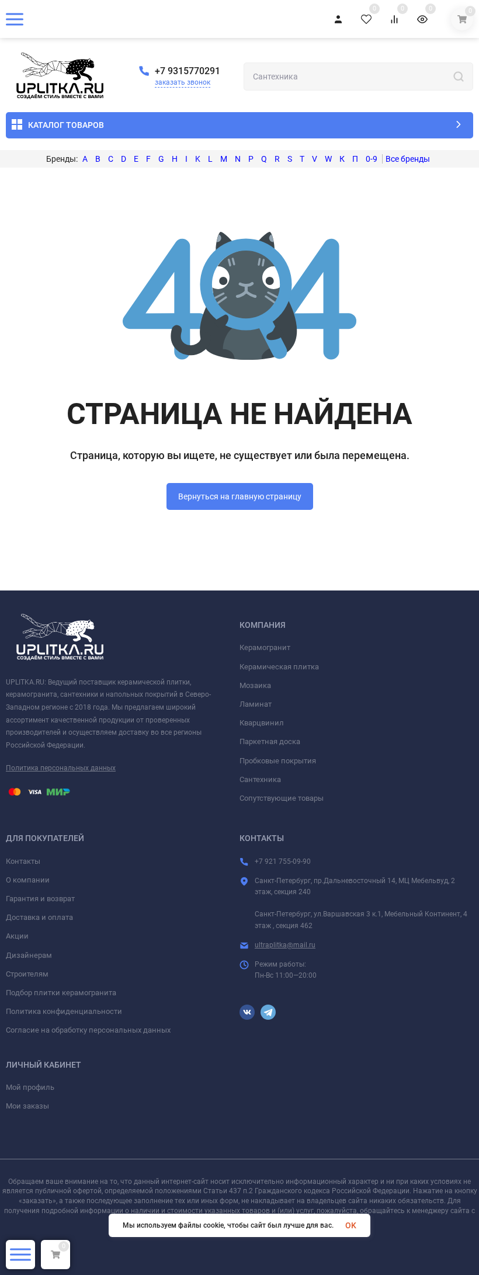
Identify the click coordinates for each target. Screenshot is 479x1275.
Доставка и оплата (39, 917)
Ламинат (255, 704)
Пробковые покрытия (277, 760)
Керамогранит (264, 647)
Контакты (23, 861)
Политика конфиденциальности (64, 1011)
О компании (28, 880)
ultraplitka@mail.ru (285, 945)
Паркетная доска (269, 741)
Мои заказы (27, 1106)
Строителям (27, 974)
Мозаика (255, 685)
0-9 (371, 159)
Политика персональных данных (61, 768)
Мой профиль (30, 1087)
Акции (17, 936)
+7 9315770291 (187, 71)
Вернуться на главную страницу (239, 496)
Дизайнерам (29, 955)
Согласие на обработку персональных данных (88, 1030)
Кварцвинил (261, 722)
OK (350, 1225)
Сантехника (260, 779)
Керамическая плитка (279, 666)
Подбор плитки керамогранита (61, 992)
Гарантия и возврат (40, 898)
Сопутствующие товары (281, 798)
